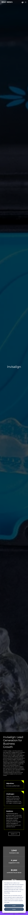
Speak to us (7, 913)
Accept (14, 905)
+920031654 (21, 913)
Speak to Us (14, 834)
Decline (14, 909)
